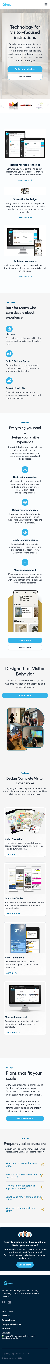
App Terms (16, 1354)
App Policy (6, 1354)
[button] (45, 4)
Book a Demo (25, 695)
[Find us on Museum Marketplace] (20, 1339)
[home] (7, 4)
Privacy (26, 1354)
